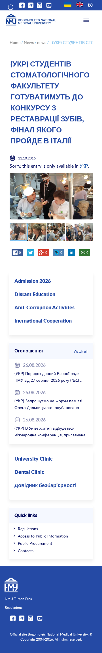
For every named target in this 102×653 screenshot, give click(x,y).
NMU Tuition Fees (18, 598)
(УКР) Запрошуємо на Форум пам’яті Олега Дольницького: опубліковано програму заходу (48, 407)
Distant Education (34, 294)
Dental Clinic (29, 472)
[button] (10, 6)
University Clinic (33, 459)
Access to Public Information (43, 536)
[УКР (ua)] (67, 4)
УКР (84, 166)
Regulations (28, 528)
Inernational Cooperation (43, 321)
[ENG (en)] (79, 4)
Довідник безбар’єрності (45, 485)
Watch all (81, 351)
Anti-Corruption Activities (44, 307)
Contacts (25, 550)
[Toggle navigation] (86, 20)
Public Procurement (35, 543)
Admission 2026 (32, 281)
